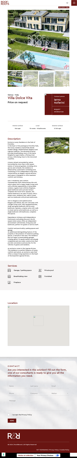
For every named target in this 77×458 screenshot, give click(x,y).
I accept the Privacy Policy (22, 415)
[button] (67, 40)
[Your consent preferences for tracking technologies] (3, 454)
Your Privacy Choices (45, 455)
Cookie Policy (64, 450)
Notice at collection (25, 455)
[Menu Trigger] (74, 3)
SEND (12, 420)
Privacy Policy (54, 450)
